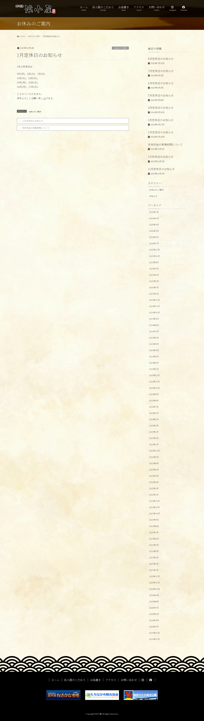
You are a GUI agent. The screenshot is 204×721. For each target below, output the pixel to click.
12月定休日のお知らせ (32, 120)
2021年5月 (154, 544)
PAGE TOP (196, 696)
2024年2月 (154, 362)
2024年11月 (154, 306)
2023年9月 (154, 394)
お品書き (95, 680)
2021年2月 (154, 563)
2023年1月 (154, 444)
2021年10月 (154, 513)
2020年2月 (154, 626)
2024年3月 (154, 356)
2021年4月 (154, 551)
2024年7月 (154, 331)
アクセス (111, 680)
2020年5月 (154, 614)
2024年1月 (154, 369)
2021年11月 (154, 507)
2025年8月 (154, 262)
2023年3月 (154, 431)
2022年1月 (154, 494)
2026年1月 (154, 243)
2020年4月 (154, 620)
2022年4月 (154, 475)
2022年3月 (154, 482)
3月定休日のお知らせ (160, 120)
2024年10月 (154, 312)
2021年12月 (154, 500)
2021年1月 (154, 570)
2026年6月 (154, 218)
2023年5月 (154, 419)
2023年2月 (154, 438)
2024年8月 (154, 325)
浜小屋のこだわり (75, 680)
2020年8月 (154, 601)
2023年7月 (154, 406)
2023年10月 (154, 387)
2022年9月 (154, 457)
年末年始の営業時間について (35, 127)
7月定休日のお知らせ (161, 71)
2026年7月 (154, 212)
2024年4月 (154, 350)
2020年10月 (154, 588)
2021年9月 (154, 519)
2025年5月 (154, 281)
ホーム (55, 680)
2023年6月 (154, 413)
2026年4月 (154, 224)
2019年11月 (154, 639)
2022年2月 (154, 488)
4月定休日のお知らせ (161, 108)
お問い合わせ (129, 680)
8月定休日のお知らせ (161, 59)
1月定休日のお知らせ (160, 157)
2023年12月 (154, 375)
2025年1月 (154, 293)
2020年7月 (154, 607)
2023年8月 (154, 400)
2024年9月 (154, 318)
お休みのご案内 (120, 48)
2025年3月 (154, 287)
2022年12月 (154, 450)
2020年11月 (154, 582)
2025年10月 (154, 256)
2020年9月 (154, 595)
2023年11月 (154, 381)
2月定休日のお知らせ (161, 132)
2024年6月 (154, 337)
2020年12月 (154, 576)
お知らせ (153, 196)
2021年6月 (154, 538)
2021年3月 (154, 557)
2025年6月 (154, 274)
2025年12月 (154, 249)
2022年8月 (154, 463)
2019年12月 (154, 632)
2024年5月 (154, 343)
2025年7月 (154, 268)
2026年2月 (154, 237)
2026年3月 (154, 230)
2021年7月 (154, 532)
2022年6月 (154, 469)
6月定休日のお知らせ (161, 83)
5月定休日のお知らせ (161, 95)
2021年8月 (154, 526)
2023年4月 (154, 425)
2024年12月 (154, 299)
